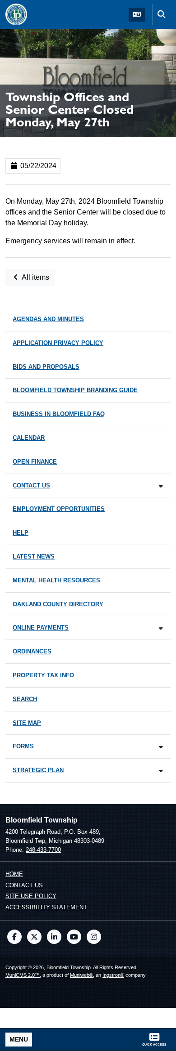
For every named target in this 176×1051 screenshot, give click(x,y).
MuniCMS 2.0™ (22, 975)
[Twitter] (34, 937)
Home (14, 874)
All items (34, 277)
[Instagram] (94, 937)
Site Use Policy (30, 896)
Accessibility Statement (46, 907)
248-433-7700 (43, 849)
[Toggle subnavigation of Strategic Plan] (161, 771)
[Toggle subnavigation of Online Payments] (161, 628)
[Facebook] (14, 937)
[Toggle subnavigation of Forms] (161, 747)
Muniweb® (81, 975)
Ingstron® (113, 975)
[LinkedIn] (54, 937)
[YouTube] (74, 937)
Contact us (24, 885)
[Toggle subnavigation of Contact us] (161, 486)
